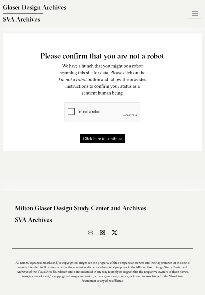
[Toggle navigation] (195, 14)
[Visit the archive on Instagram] (102, 232)
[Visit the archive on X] (114, 232)
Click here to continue (102, 138)
